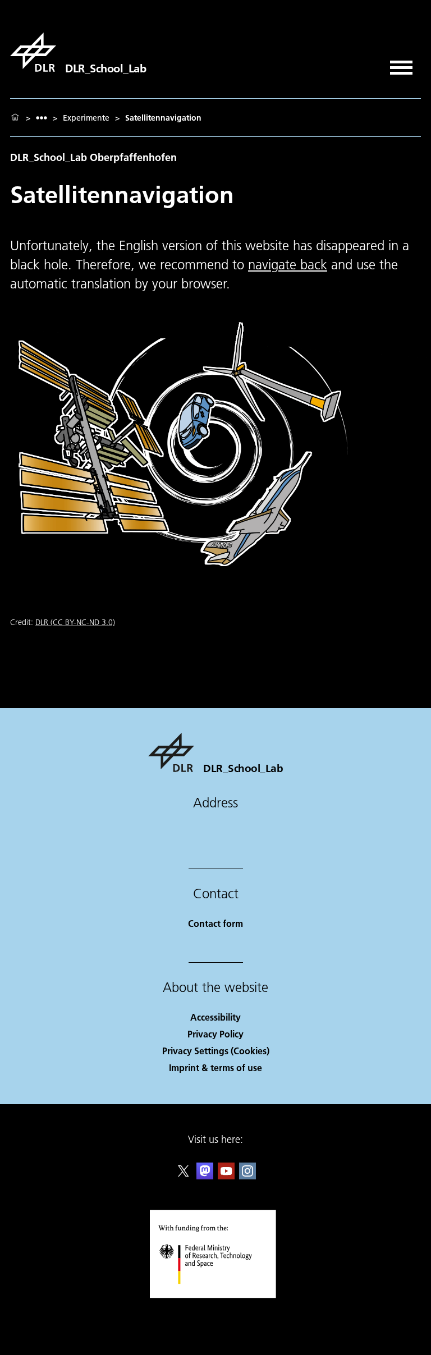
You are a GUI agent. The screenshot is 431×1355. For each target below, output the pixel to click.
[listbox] (41, 118)
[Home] (15, 117)
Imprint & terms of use (215, 1067)
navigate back (287, 264)
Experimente (86, 118)
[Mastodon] (204, 1175)
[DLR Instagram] (247, 1175)
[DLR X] (183, 1175)
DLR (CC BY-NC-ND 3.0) (75, 622)
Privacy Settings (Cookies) (215, 1051)
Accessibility (215, 1017)
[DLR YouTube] (226, 1175)
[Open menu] (401, 64)
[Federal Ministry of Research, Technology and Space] (216, 1295)
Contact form (215, 923)
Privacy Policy (215, 1034)
